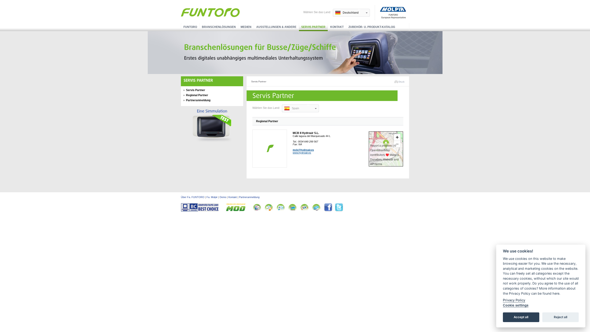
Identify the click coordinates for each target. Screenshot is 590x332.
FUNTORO (190, 27)
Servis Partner (313, 27)
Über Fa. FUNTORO (192, 197)
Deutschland (351, 12)
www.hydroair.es (302, 152)
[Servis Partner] (198, 80)
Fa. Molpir (212, 197)
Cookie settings (515, 305)
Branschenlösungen (219, 27)
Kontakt (337, 27)
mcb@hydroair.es (303, 149)
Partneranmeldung (198, 100)
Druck (401, 81)
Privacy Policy (514, 300)
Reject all (560, 317)
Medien (246, 27)
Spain (295, 108)
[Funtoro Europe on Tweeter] (339, 210)
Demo (223, 197)
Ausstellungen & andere (276, 27)
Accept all (521, 317)
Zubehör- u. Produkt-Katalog (371, 27)
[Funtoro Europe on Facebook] (329, 210)
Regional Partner (197, 95)
